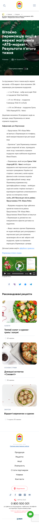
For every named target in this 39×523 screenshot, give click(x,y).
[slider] (18, 273)
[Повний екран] (34, 273)
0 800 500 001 (20, 503)
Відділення (21, 488)
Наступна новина (16, 69)
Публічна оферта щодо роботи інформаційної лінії (20, 511)
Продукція (19, 452)
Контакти (19, 479)
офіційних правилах (26, 248)
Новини (5, 59)
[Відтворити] (5, 273)
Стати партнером (19, 470)
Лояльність (19, 466)
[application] (19, 266)
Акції (19, 461)
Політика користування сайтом (19, 446)
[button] (19, 266)
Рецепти (19, 457)
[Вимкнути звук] (30, 273)
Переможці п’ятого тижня (11, 253)
